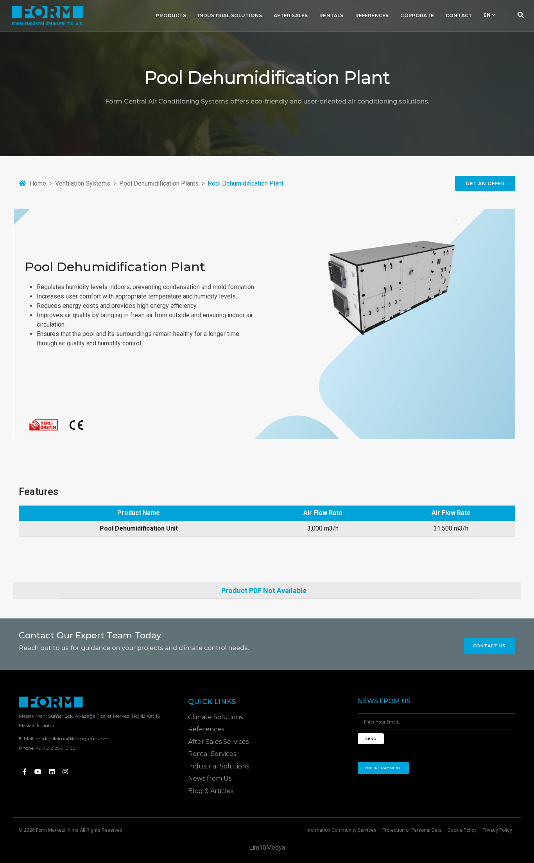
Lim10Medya (267, 847)
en (488, 15)
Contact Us (489, 646)
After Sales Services (218, 741)
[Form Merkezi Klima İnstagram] (65, 771)
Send (370, 738)
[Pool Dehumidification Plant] (387, 288)
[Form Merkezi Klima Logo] (51, 702)
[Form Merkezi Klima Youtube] (37, 771)
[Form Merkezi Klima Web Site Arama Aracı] (520, 15)
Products (171, 15)
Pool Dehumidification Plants (159, 183)
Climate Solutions (215, 717)
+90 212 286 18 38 (56, 748)
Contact (459, 15)
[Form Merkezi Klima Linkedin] (52, 771)
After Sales (291, 15)
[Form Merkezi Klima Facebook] (25, 771)
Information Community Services (340, 830)
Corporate (417, 15)
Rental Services (212, 754)
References (372, 15)
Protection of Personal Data (412, 830)
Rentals (331, 15)
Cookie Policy (462, 830)
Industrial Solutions (230, 15)
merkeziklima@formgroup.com (72, 739)
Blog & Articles (210, 791)
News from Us (209, 778)
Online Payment (383, 768)
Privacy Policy (497, 830)
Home (38, 183)
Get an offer (485, 183)
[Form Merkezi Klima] (47, 15)
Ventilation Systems (82, 183)
